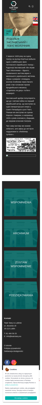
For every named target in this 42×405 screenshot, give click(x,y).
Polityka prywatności (12, 348)
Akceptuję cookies (21, 398)
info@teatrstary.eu (13, 336)
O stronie (8, 345)
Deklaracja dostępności (13, 351)
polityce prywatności (11, 385)
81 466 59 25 (11, 333)
